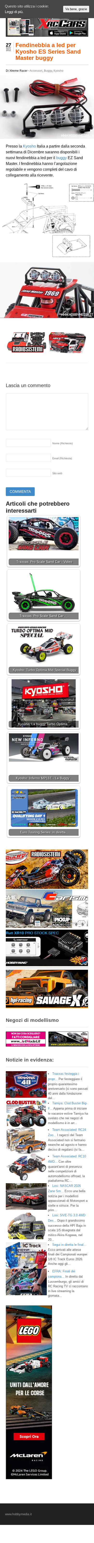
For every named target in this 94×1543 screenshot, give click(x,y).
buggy (61, 158)
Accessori (36, 70)
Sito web (57, 473)
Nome (62, 443)
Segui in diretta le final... (69, 1244)
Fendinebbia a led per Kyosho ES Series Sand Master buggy (48, 51)
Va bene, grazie (76, 9)
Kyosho (58, 70)
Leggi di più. (14, 12)
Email (62, 458)
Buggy (48, 70)
